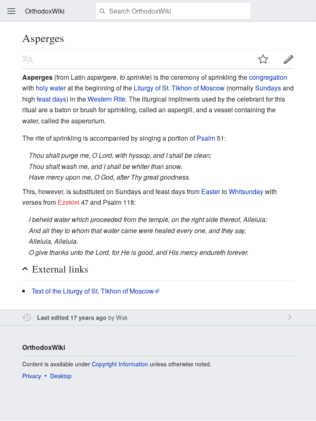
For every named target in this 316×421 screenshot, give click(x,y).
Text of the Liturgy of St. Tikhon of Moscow (93, 291)
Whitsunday (246, 191)
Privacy (31, 376)
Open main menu (11, 11)
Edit (288, 59)
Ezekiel (68, 202)
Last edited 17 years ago (72, 317)
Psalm (206, 138)
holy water (51, 88)
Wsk (122, 317)
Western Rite (106, 99)
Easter (210, 191)
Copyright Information (120, 364)
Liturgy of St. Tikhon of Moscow (179, 88)
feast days (51, 99)
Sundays (268, 88)
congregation (268, 77)
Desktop (61, 376)
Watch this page (263, 59)
